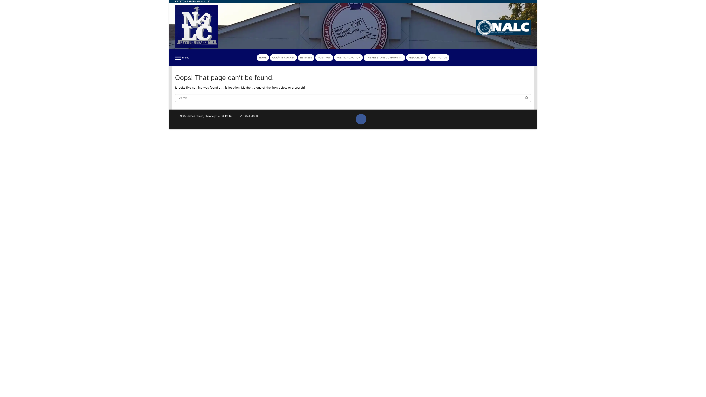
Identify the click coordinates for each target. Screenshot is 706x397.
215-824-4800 (249, 116)
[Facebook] (526, 57)
